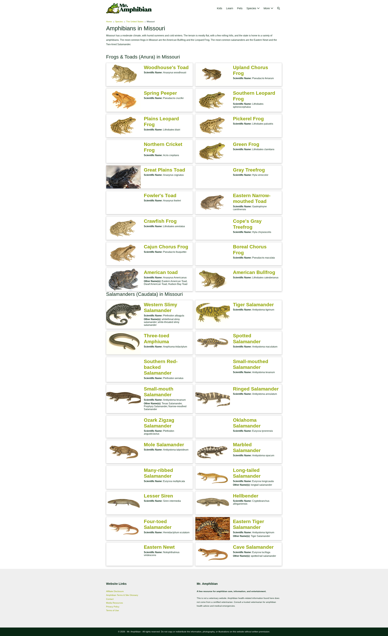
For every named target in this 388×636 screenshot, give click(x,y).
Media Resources (114, 603)
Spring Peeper (160, 93)
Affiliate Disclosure (115, 591)
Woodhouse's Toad (166, 67)
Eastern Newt (159, 547)
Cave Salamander (253, 547)
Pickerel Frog (248, 118)
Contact (110, 599)
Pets (239, 8)
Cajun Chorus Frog (166, 246)
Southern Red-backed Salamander (161, 367)
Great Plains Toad (164, 170)
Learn (229, 8)
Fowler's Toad (160, 195)
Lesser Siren (158, 496)
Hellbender (245, 496)
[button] (278, 8)
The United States (134, 21)
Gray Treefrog (249, 170)
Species (251, 8)
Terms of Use (112, 610)
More (267, 8)
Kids (219, 8)
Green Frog (246, 144)
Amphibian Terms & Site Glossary (122, 595)
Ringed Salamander (256, 389)
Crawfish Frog (160, 221)
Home (109, 21)
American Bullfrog (254, 272)
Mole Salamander (164, 444)
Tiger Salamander (253, 304)
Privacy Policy (112, 606)
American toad (161, 272)
